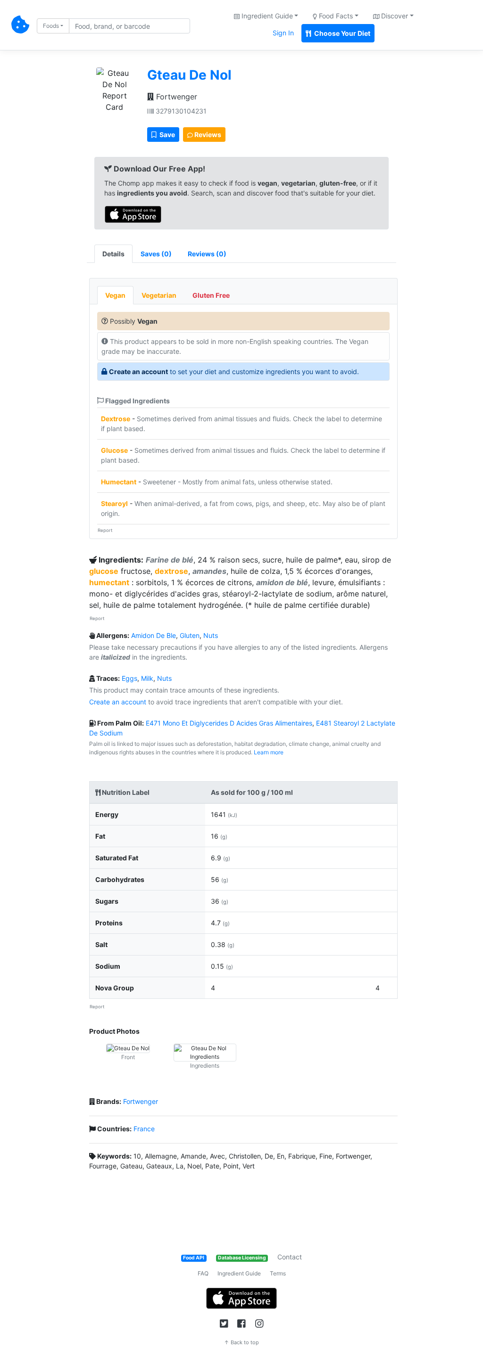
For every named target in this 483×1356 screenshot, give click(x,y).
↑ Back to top (241, 1342)
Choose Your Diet (341, 33)
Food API (193, 1258)
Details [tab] (113, 254)
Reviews (207, 135)
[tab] (156, 254)
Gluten (190, 635)
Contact (289, 1257)
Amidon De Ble (153, 635)
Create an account (138, 372)
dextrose (171, 571)
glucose (103, 571)
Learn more (268, 752)
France (144, 1129)
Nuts (210, 635)
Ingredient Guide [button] (266, 16)
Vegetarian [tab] (159, 295)
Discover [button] (393, 16)
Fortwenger (175, 96)
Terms (278, 1273)
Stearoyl (114, 503)
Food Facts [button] (335, 16)
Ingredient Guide (239, 1273)
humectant (109, 582)
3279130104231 (180, 111)
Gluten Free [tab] (211, 295)
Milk (147, 678)
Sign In (283, 33)
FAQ (203, 1273)
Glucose (114, 450)
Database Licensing (242, 1258)
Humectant (118, 482)
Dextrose (115, 419)
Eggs (129, 678)
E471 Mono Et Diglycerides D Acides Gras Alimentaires (229, 723)
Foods (51, 25)
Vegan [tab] (115, 295)
